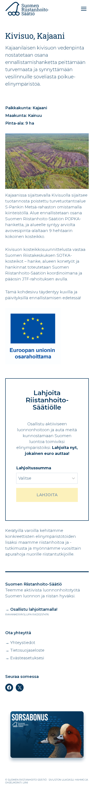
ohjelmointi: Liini (16, 782)
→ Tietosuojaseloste (24, 650)
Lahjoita (47, 495)
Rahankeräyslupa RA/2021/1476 (27, 614)
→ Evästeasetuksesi (24, 658)
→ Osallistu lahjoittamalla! (31, 609)
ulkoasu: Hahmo (73, 779)
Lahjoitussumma (33, 468)
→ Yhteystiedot (20, 642)
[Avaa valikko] (83, 8)
